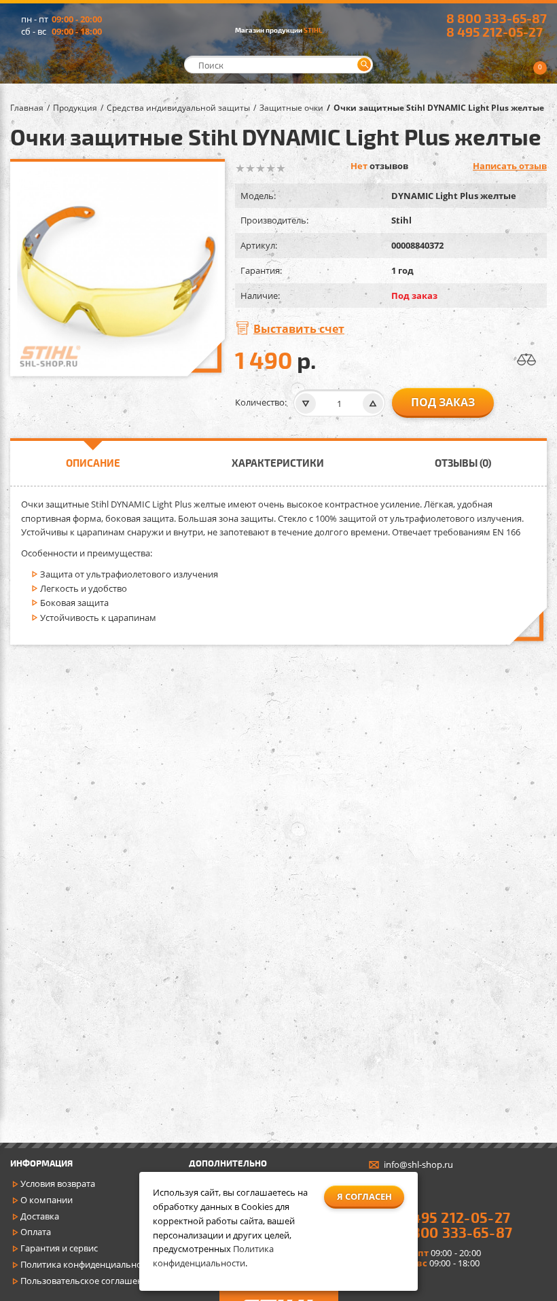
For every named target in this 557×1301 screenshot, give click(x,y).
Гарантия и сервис (59, 1248)
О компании (46, 1200)
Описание (93, 463)
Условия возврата (57, 1183)
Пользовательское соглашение (86, 1281)
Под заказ (443, 402)
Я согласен (364, 1196)
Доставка (39, 1216)
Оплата (35, 1232)
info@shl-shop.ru (418, 1164)
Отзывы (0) (463, 463)
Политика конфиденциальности (88, 1264)
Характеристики (278, 463)
